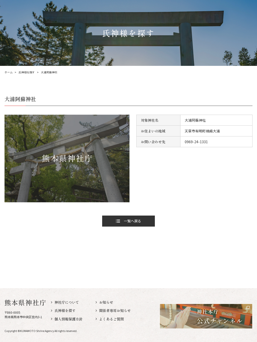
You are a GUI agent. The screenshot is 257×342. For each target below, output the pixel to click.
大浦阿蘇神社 (49, 72)
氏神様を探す (27, 72)
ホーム (9, 72)
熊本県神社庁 (26, 302)
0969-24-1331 (196, 141)
